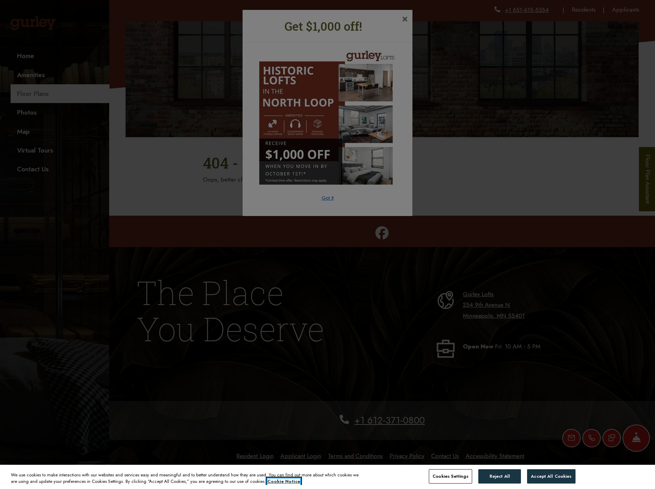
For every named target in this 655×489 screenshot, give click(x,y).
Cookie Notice (283, 481)
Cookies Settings (450, 476)
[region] (327, 477)
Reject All (500, 476)
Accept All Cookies (551, 476)
